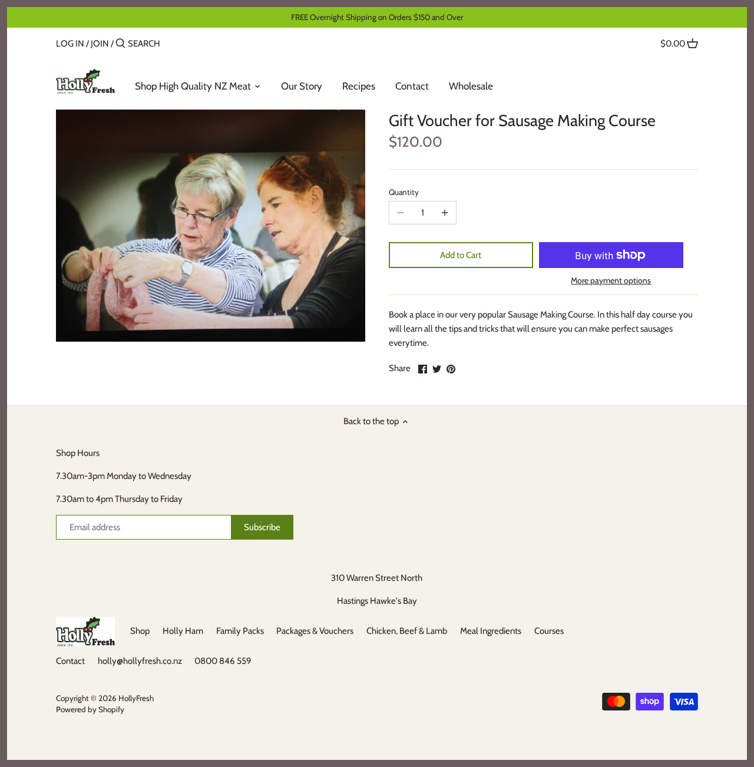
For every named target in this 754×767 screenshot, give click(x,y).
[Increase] (445, 212)
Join (100, 43)
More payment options (611, 280)
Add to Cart (460, 255)
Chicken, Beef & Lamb (406, 631)
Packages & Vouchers (314, 631)
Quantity (404, 192)
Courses (549, 631)
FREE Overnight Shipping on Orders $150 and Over (377, 17)
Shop (140, 631)
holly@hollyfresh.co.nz (140, 661)
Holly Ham (183, 631)
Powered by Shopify (90, 709)
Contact (70, 661)
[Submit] (120, 43)
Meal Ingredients (490, 631)
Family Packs (240, 631)
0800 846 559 (223, 661)
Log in (70, 43)
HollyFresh (136, 698)
